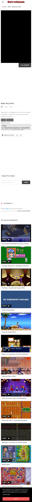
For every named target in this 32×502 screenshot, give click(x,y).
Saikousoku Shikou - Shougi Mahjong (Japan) (14, 420)
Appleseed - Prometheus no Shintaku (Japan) (14, 442)
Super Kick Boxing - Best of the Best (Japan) (14, 398)
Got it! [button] (16, 499)
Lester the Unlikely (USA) (9, 332)
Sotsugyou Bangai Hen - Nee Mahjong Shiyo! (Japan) (16, 265)
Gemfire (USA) (6, 464)
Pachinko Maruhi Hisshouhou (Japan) (12, 486)
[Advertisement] (16, 85)
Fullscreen (25, 65)
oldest (28, 211)
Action (3, 120)
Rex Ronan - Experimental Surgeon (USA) (13, 288)
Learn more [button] (6, 494)
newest (24, 211)
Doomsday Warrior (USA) (9, 376)
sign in (8, 208)
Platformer (10, 120)
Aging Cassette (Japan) (8, 310)
